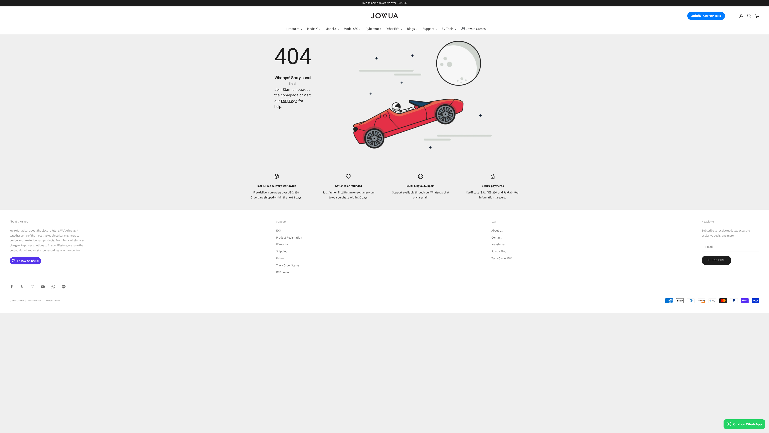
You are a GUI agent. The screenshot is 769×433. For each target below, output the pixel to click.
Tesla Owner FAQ (501, 258)
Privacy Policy (34, 300)
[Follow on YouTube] (43, 287)
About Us (497, 231)
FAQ (278, 231)
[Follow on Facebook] (12, 287)
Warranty (282, 244)
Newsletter (498, 244)
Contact (496, 238)
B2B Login (282, 272)
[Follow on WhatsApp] (53, 287)
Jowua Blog (498, 251)
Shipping (281, 251)
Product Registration (289, 238)
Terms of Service (52, 300)
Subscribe (716, 260)
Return (280, 258)
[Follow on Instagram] (32, 287)
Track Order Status (287, 265)
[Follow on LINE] (64, 287)
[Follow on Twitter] (22, 287)
